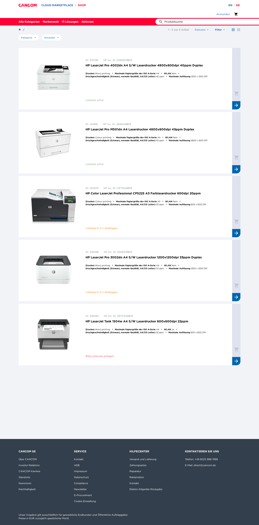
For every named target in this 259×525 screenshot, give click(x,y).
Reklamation (137, 477)
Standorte (24, 477)
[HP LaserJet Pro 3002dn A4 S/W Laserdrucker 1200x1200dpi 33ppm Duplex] (53, 270)
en (230, 5)
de (238, 5)
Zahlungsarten (138, 465)
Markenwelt (51, 21)
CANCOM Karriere (29, 471)
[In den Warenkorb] (236, 93)
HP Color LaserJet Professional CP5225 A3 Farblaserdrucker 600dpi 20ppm (143, 193)
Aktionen (87, 21)
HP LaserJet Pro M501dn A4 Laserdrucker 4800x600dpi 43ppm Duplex (140, 129)
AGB (77, 465)
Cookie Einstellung (85, 501)
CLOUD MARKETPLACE (57, 5)
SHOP (82, 5)
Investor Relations (29, 465)
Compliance (81, 483)
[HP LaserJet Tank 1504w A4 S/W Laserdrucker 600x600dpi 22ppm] (53, 334)
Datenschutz (81, 477)
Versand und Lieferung (143, 459)
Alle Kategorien (29, 21)
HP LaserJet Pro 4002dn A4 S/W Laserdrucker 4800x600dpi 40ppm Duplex (144, 65)
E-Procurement (83, 495)
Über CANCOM (28, 459)
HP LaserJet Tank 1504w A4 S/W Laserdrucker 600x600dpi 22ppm (137, 321)
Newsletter (80, 489)
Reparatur (135, 471)
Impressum (80, 471)
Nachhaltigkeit (27, 489)
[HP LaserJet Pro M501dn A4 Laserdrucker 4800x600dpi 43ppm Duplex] (53, 142)
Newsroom (25, 483)
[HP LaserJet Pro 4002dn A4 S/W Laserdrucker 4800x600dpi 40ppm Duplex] (53, 78)
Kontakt (78, 459)
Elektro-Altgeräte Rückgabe (146, 489)
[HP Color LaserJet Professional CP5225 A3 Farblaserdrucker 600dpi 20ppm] (53, 206)
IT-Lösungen (70, 21)
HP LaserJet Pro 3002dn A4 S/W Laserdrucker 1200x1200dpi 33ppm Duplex (144, 257)
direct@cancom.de (205, 465)
